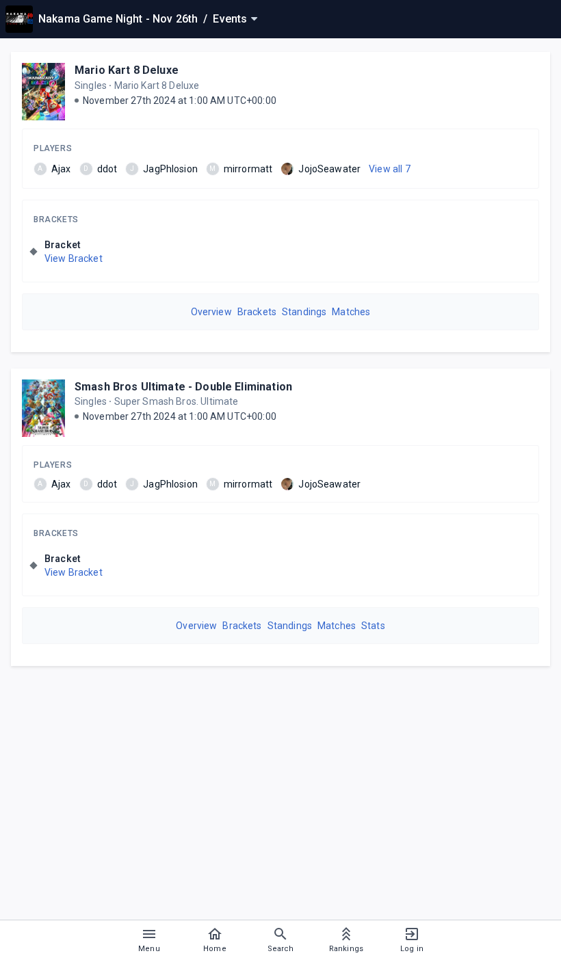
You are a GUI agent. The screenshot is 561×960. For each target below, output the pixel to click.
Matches (351, 311)
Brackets (56, 219)
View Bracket (73, 258)
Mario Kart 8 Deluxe (127, 70)
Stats (373, 625)
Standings (304, 311)
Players (53, 148)
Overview (211, 311)
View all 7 (389, 168)
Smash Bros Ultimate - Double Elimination (183, 386)
